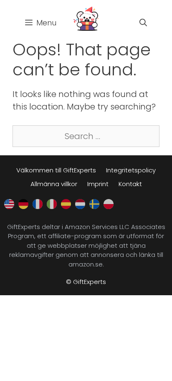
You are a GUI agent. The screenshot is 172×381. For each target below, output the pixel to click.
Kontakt (130, 183)
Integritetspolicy (131, 170)
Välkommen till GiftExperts (56, 170)
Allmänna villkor (53, 183)
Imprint (98, 183)
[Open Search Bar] (143, 22)
